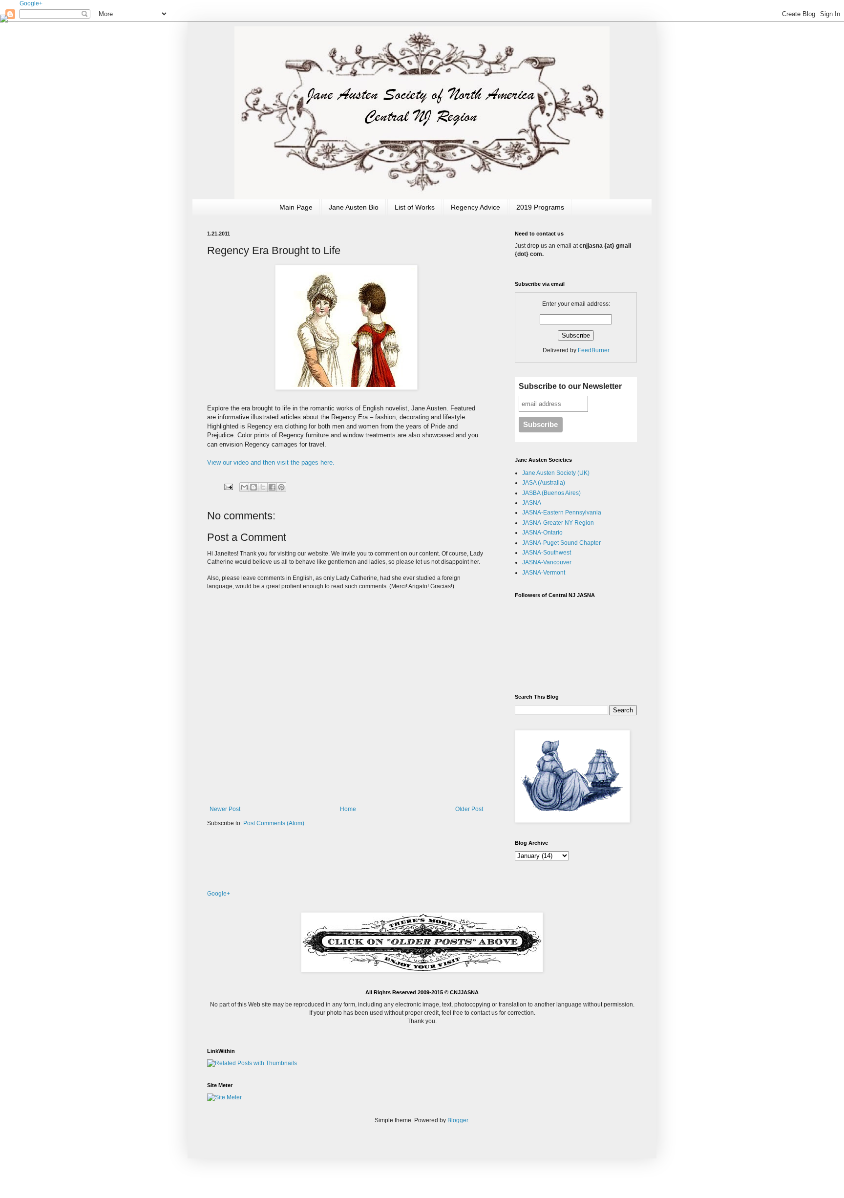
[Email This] (244, 487)
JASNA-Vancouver (546, 562)
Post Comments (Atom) (273, 823)
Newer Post (225, 809)
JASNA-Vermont (543, 572)
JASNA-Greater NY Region (558, 522)
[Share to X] (263, 487)
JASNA (531, 502)
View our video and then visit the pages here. (271, 462)
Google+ (31, 3)
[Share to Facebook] (272, 487)
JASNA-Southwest (546, 552)
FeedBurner (594, 350)
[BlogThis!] (253, 487)
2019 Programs (540, 207)
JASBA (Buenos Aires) (551, 493)
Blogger (457, 1120)
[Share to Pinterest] (281, 487)
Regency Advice (475, 207)
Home (348, 809)
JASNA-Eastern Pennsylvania (561, 512)
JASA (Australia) (543, 482)
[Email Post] (228, 487)
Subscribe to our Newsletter (570, 386)
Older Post (469, 809)
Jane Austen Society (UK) (556, 473)
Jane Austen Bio (354, 207)
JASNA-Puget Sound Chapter (561, 542)
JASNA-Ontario (542, 532)
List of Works (415, 207)
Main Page (296, 207)
